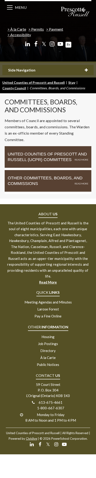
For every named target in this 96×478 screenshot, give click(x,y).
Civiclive (31, 438)
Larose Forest (48, 309)
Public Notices (48, 364)
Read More (48, 282)
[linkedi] (28, 44)
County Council (14, 88)
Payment (56, 29)
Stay (71, 82)
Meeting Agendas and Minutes (48, 302)
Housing (48, 337)
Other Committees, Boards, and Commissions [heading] (45, 181)
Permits (37, 29)
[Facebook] (36, 44)
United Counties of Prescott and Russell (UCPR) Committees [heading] (47, 157)
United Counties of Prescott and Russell (33, 82)
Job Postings (48, 344)
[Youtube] (60, 44)
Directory (48, 351)
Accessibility (20, 34)
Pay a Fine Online (48, 316)
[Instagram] (52, 44)
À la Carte (18, 29)
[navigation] (75, 12)
